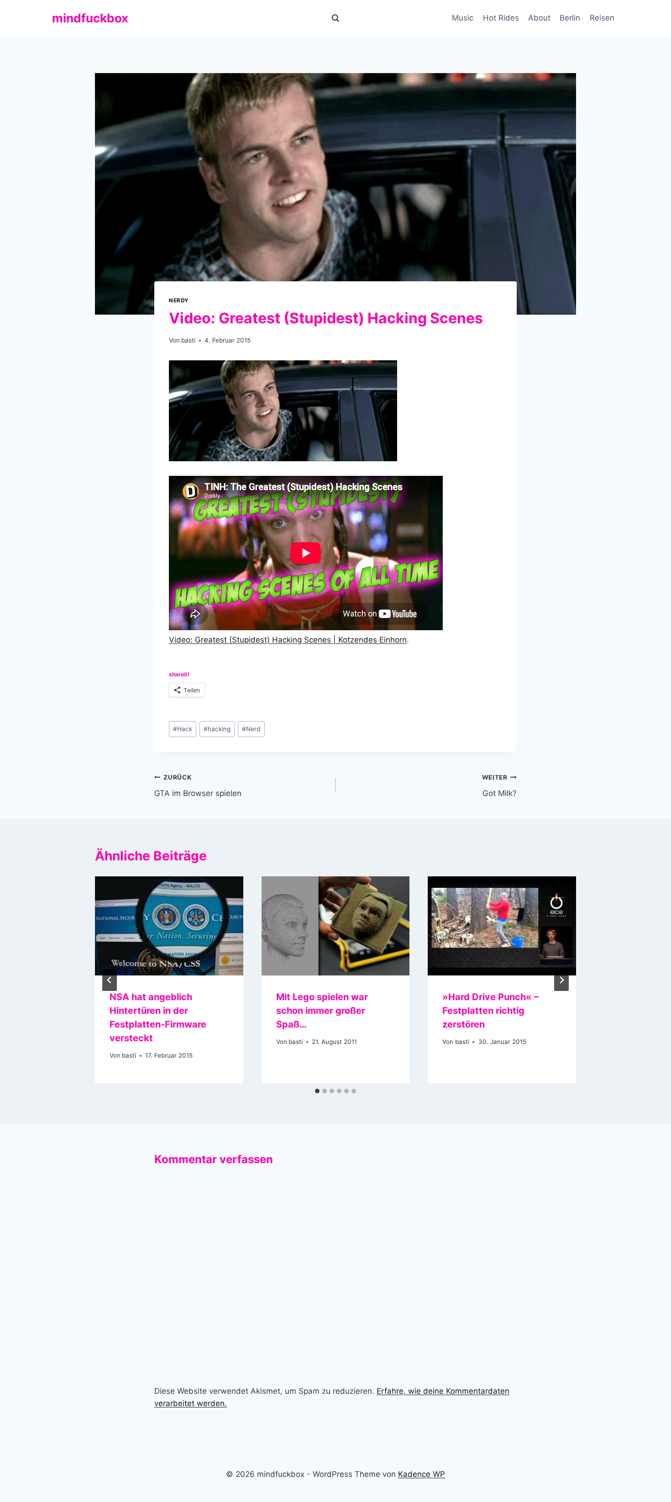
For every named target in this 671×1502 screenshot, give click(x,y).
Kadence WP (421, 1474)
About (539, 17)
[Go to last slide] (109, 980)
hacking (217, 729)
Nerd (251, 729)
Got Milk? (499, 786)
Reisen (602, 17)
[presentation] (169, 925)
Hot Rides (501, 17)
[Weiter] (561, 980)
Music (462, 17)
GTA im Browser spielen (197, 786)
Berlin (570, 17)
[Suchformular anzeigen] (335, 18)
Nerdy (179, 300)
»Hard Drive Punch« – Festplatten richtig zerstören (490, 1010)
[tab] (317, 1091)
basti (188, 340)
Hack (182, 729)
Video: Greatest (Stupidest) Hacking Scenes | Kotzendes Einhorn (288, 639)
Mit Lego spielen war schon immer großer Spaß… (322, 1010)
